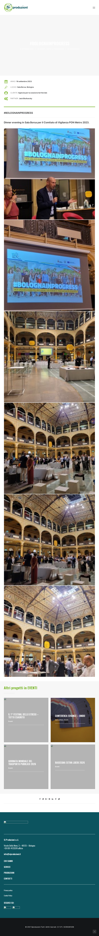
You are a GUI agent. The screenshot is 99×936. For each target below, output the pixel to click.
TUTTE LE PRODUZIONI (55, 49)
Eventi (42, 49)
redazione (74, 49)
